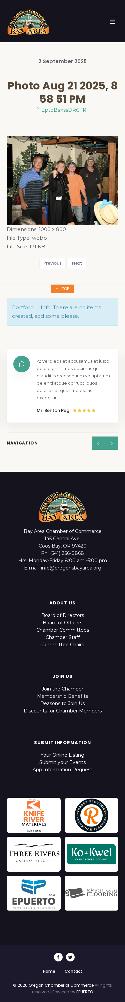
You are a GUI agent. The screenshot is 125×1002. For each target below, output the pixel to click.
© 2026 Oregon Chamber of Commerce (53, 985)
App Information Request (62, 770)
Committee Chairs (62, 645)
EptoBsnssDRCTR (63, 110)
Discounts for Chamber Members (63, 711)
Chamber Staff (63, 637)
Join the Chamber (62, 689)
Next (77, 263)
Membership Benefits (62, 696)
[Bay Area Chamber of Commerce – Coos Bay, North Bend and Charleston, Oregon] (28, 22)
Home (49, 971)
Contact (73, 971)
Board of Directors (62, 615)
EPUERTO (84, 992)
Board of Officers (62, 623)
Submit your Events (62, 762)
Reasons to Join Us (62, 703)
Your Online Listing (62, 755)
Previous (52, 263)
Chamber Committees (62, 630)
